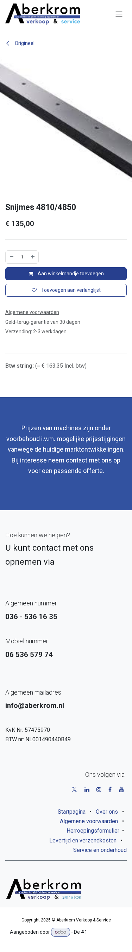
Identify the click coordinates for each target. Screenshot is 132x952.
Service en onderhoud (100, 850)
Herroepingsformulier (93, 830)
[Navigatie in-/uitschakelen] (119, 14)
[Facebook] (110, 789)
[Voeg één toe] (33, 257)
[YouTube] (121, 789)
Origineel (24, 43)
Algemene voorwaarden (89, 821)
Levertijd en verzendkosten (83, 840)
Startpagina (72, 811)
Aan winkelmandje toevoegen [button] (70, 273)
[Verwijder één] (12, 257)
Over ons (107, 811)
